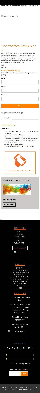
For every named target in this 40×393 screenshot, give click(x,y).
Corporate (20, 275)
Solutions (20, 236)
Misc (20, 288)
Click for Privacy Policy (20, 363)
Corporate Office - (14, 5)
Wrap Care (20, 243)
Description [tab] (7, 118)
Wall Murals (20, 281)
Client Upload (19, 248)
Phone (3, 95)
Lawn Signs (19, 113)
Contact (20, 241)
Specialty (20, 286)
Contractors (12, 113)
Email (3, 86)
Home (20, 232)
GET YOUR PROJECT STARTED (20, 171)
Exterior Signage (20, 277)
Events (20, 268)
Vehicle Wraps (20, 270)
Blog (20, 238)
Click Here (9, 204)
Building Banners (20, 272)
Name (3, 78)
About (20, 234)
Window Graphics (20, 279)
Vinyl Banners (20, 283)
